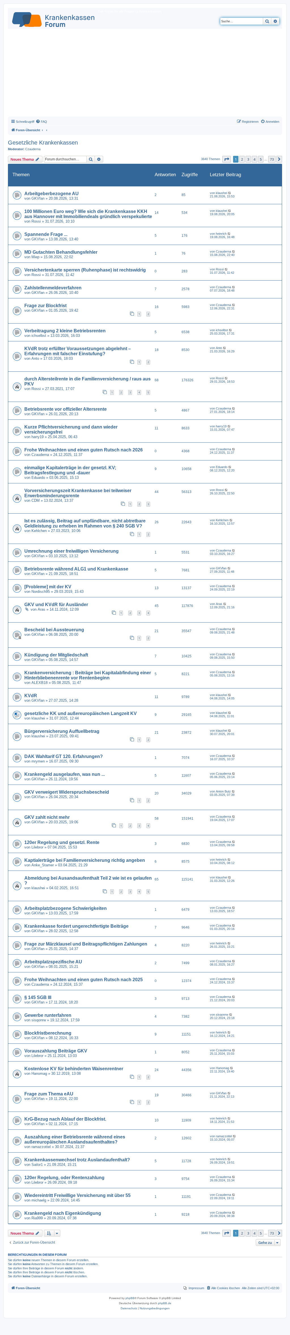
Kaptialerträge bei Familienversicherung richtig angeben (84, 860)
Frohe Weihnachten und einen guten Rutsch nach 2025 (83, 979)
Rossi (36, 221)
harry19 (37, 437)
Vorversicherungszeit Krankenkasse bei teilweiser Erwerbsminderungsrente (77, 493)
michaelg (38, 1200)
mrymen (38, 761)
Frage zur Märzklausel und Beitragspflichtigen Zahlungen (85, 944)
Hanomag (39, 1073)
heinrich (221, 233)
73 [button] (272, 159)
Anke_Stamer (42, 865)
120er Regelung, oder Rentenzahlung (64, 1177)
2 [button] (242, 159)
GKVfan (37, 198)
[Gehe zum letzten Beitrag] (230, 193)
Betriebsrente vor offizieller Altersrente (65, 409)
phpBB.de (164, 1303)
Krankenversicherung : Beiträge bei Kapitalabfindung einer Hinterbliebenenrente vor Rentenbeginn (87, 675)
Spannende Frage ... (45, 234)
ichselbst (38, 335)
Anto (35, 358)
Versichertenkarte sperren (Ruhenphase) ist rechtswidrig (85, 270)
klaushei (221, 193)
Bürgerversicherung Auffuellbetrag (61, 731)
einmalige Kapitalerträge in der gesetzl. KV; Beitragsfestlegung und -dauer (70, 470)
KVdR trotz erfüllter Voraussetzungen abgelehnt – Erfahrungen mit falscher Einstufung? (77, 351)
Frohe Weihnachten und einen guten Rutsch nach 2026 (83, 449)
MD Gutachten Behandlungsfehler (60, 252)
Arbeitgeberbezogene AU (51, 193)
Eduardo (38, 477)
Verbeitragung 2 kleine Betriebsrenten (65, 330)
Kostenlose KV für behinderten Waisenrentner (73, 1068)
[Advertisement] (145, 74)
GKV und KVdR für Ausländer (56, 604)
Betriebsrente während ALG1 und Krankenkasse (76, 569)
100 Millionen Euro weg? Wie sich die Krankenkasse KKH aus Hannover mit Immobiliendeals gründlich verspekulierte (88, 214)
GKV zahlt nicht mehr (47, 817)
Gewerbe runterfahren (47, 1015)
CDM (35, 500)
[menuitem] (41, 121)
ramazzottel (41, 1147)
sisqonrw (38, 1020)
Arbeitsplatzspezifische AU (53, 961)
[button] (226, 159)
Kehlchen (39, 531)
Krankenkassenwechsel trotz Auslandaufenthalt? (77, 1159)
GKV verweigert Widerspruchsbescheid (66, 792)
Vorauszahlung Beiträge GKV (55, 1050)
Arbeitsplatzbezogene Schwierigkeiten (65, 908)
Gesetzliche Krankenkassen (43, 142)
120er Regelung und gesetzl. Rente (61, 842)
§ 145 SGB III (37, 997)
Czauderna (32, 149)
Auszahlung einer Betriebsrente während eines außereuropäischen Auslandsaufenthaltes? (74, 1139)
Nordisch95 (40, 591)
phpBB (130, 1298)
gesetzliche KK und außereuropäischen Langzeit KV (80, 713)
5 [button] (261, 159)
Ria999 (37, 1218)
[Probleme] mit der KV (47, 586)
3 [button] (248, 159)
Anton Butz (223, 791)
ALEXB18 (39, 683)
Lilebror (37, 847)
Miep (35, 257)
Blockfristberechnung (47, 1033)
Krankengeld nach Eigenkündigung (62, 1213)
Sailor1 (37, 1164)
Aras (41, 609)
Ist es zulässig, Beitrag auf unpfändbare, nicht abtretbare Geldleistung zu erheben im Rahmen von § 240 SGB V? (85, 523)
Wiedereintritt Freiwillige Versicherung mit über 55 (77, 1195)
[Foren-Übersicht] (53, 18)
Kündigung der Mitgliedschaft (56, 655)
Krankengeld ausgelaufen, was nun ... (64, 774)
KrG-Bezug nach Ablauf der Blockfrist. (65, 1119)
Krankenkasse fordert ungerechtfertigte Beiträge (76, 926)
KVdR (30, 695)
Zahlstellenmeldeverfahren (53, 287)
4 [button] (254, 159)
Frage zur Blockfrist (45, 305)
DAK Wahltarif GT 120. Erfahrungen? (63, 756)
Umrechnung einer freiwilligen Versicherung (71, 551)
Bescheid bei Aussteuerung (54, 629)
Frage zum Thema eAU (48, 1093)
